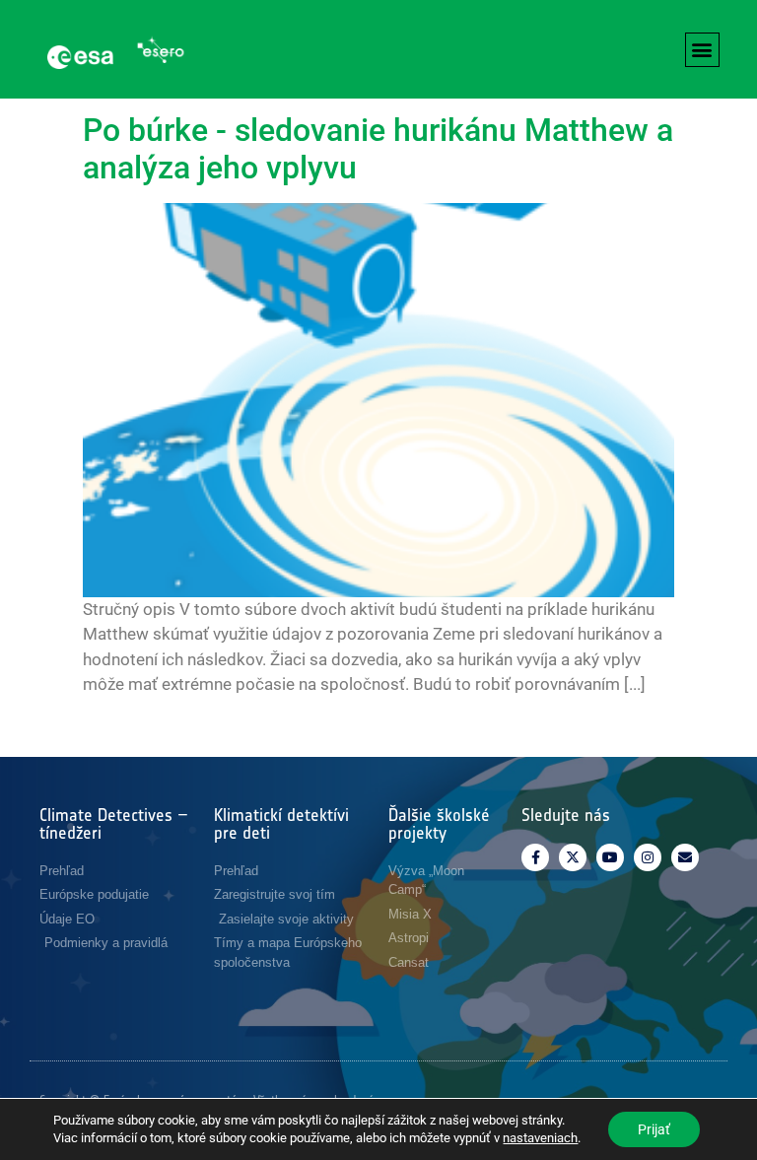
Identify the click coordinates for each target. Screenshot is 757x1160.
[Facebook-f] (535, 857)
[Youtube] (610, 857)
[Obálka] (685, 857)
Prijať (654, 1129)
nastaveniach (540, 1137)
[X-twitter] (572, 857)
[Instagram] (647, 857)
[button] (702, 50)
